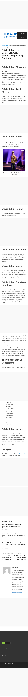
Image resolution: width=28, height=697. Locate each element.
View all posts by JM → (17, 592)
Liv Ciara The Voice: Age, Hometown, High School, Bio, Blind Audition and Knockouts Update (13, 535)
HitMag (16, 666)
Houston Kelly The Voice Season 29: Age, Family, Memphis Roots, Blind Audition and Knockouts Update (13, 544)
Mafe (7, 419)
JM (11, 61)
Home (3, 45)
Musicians (7, 45)
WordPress (9, 666)
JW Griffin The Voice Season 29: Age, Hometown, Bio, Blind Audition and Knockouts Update (12, 526)
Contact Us (4, 655)
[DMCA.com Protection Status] (6, 643)
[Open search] (23, 34)
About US (4, 648)
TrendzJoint (11, 33)
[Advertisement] (14, 15)
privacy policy (5, 636)
